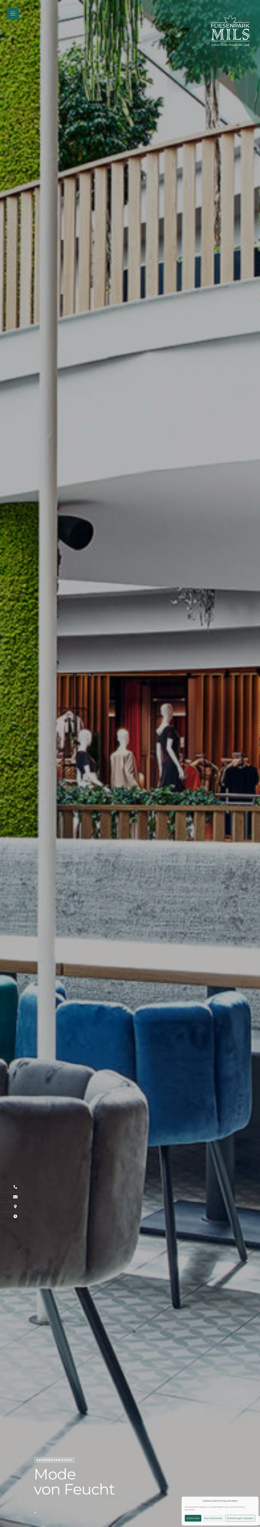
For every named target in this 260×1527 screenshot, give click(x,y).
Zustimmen (193, 1518)
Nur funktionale (213, 1518)
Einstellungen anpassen (240, 1518)
